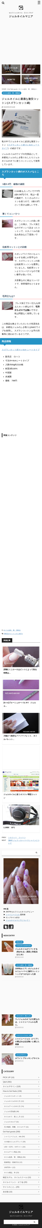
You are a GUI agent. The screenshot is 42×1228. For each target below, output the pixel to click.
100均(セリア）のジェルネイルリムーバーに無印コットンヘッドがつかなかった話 (27, 971)
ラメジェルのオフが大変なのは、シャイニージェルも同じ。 (27, 1022)
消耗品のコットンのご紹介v (13, 634)
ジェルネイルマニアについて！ (18, 920)
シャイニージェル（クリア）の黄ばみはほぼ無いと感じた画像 (27, 1041)
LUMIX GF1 (9, 828)
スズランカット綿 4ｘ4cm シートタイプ (21, 350)
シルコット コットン (17, 837)
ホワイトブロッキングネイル (27, 1058)
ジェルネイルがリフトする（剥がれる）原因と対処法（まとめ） (26, 951)
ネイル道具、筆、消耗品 (12, 630)
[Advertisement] (21, 41)
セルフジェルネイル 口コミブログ (21, 1216)
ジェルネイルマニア (21, 16)
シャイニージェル (13, 915)
